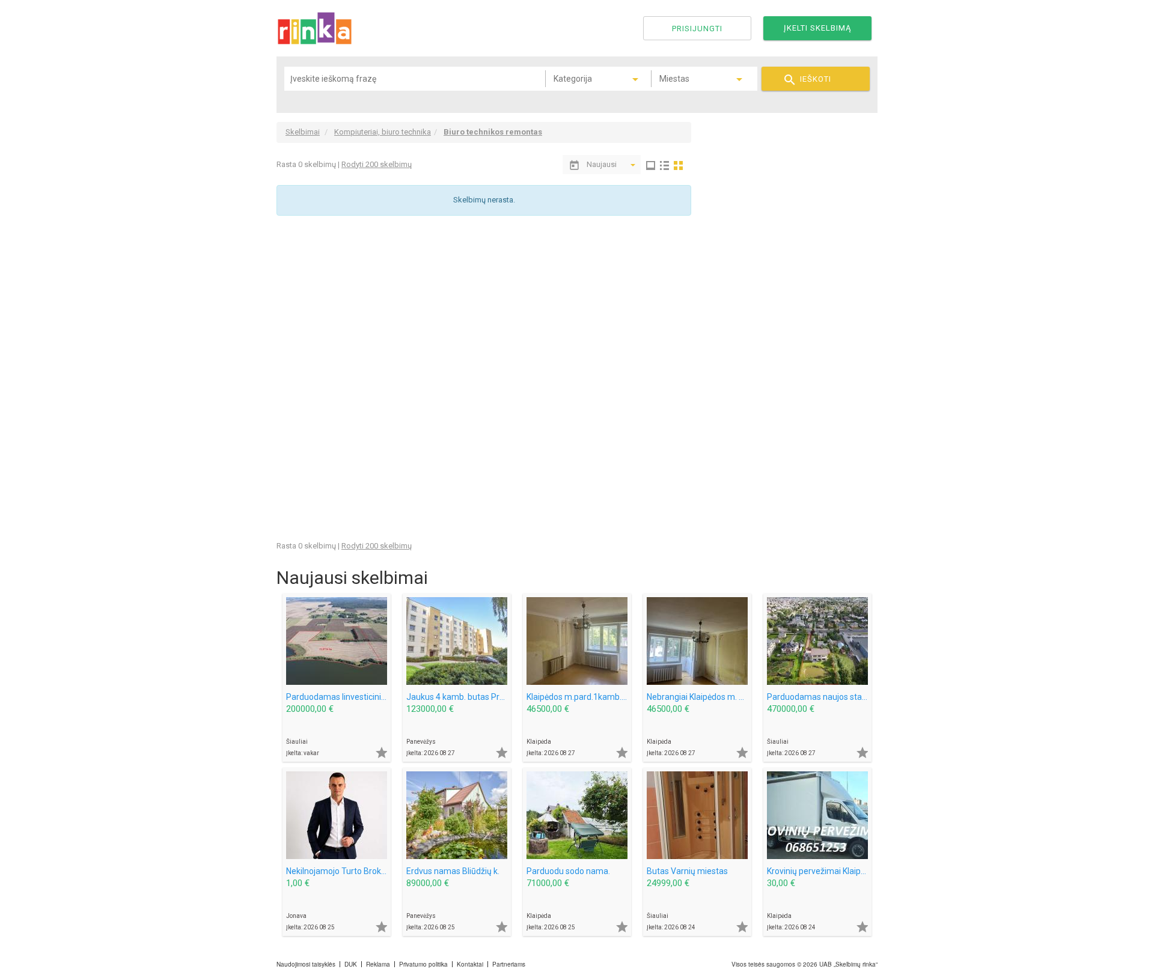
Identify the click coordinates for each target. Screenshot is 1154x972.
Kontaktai (470, 964)
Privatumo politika (423, 964)
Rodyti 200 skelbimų (376, 164)
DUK (350, 964)
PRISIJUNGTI (697, 28)
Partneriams (508, 964)
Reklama (378, 964)
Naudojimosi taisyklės (305, 964)
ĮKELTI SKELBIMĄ (817, 27)
